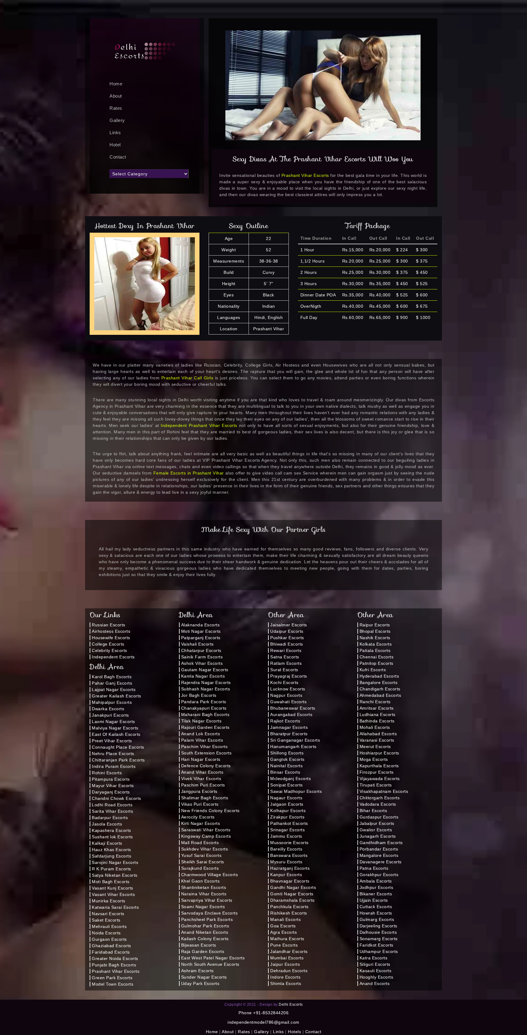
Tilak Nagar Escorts (201, 720)
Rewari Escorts (285, 650)
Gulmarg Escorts (377, 919)
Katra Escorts (374, 957)
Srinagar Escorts (287, 829)
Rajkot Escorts (285, 720)
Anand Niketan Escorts (204, 932)
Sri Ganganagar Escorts (295, 740)
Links (115, 132)
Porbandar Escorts (379, 849)
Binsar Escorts (285, 772)
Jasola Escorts (107, 824)
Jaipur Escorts (285, 964)
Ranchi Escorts (375, 701)
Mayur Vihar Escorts (113, 785)
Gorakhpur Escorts (379, 874)
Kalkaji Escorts (107, 843)
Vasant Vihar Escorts (113, 894)
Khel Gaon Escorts (200, 881)
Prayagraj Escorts (288, 676)
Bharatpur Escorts (289, 733)
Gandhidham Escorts (381, 842)
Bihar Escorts (373, 810)
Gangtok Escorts (287, 759)
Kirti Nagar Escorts (200, 823)
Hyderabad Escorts (379, 676)
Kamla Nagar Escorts (203, 676)
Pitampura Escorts (111, 779)
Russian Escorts (108, 624)
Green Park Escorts (112, 977)
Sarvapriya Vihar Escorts (206, 900)
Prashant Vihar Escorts (305, 175)
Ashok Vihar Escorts (202, 663)
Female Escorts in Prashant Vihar (188, 473)
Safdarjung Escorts (111, 856)
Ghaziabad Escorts (111, 945)
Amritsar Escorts (377, 708)
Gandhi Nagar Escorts (293, 887)
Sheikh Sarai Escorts (202, 861)
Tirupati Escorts (376, 785)
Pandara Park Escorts (203, 701)
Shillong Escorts (286, 752)
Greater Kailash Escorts (116, 695)
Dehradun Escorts (288, 970)
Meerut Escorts (375, 746)
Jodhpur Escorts (376, 887)
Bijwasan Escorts (198, 945)
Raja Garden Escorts (202, 951)
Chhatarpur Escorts (201, 650)
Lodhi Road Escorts (112, 804)
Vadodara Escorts (378, 804)
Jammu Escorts (286, 836)
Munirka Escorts (108, 900)
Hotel (115, 144)
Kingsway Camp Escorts (206, 836)
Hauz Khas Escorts (111, 849)
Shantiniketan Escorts (203, 887)
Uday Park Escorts (200, 983)
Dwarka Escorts (108, 708)
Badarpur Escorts (110, 817)
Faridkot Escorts (376, 945)
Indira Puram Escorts (113, 766)
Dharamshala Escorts (292, 900)
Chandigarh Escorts (380, 688)
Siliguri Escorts (375, 964)
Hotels (294, 1031)
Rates (115, 108)
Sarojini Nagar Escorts (115, 862)
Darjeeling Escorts (378, 925)
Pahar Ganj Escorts (112, 683)
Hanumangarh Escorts (293, 746)
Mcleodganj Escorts (290, 778)
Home (212, 1031)
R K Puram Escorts (111, 868)
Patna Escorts (374, 868)
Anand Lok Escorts (200, 733)
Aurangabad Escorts (291, 714)
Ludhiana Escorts (378, 714)
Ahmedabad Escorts (380, 695)
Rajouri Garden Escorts (205, 727)
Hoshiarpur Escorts (379, 752)
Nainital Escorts (286, 765)
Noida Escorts (106, 932)
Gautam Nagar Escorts (204, 669)
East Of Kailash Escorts (116, 734)
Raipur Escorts (375, 624)
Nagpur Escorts (286, 695)
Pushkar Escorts (287, 637)
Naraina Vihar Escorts (204, 893)
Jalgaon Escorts (286, 804)
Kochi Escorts (284, 682)
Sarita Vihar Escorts (112, 811)
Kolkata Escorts (376, 644)
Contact (117, 156)
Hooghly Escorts (376, 977)
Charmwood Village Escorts (209, 874)
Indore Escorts (285, 977)
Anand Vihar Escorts (202, 772)
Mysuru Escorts (286, 861)
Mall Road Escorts (200, 842)
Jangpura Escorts (199, 791)
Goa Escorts (283, 925)
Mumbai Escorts (286, 957)
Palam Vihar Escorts (202, 740)
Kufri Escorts (373, 669)
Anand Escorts (375, 983)
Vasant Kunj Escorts (112, 888)
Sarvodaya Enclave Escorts (209, 913)
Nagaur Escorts (286, 797)
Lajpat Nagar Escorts (113, 689)
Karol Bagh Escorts (111, 676)
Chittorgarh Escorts (380, 797)
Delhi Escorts (291, 1004)
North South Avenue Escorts (210, 964)
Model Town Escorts (112, 984)
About (115, 95)
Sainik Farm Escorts (202, 656)
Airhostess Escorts (111, 631)
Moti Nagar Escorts (201, 631)
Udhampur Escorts (379, 951)
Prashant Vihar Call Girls (187, 377)
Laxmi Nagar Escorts (113, 721)
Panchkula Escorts (289, 906)
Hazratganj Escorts (290, 868)
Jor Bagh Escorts (199, 695)
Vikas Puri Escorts (200, 804)
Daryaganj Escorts (111, 792)
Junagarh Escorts (378, 836)
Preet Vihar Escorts (112, 740)
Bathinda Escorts (377, 720)
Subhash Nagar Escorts (205, 688)
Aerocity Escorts (198, 817)
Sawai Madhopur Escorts (296, 791)
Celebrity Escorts (109, 650)
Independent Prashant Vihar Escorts (199, 425)
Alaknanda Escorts (200, 624)
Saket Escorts (106, 920)
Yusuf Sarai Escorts (201, 855)
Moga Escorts (374, 759)
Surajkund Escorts (200, 868)
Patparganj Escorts (200, 637)
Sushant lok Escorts (112, 836)
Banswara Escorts (288, 855)
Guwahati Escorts (288, 701)
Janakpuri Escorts (110, 715)
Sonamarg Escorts (379, 938)
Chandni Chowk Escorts (116, 798)
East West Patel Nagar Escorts (213, 957)
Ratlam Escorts (286, 663)
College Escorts (108, 644)
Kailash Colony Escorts (205, 938)
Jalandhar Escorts (289, 951)
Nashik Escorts (375, 637)
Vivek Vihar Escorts (201, 778)
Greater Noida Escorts (115, 958)
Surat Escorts (284, 669)
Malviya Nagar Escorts (115, 727)
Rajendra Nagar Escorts (206, 682)
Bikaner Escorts (376, 893)
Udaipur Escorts (286, 631)
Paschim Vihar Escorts (204, 746)
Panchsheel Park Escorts (207, 919)
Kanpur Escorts (286, 874)
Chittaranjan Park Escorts (118, 759)
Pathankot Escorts (289, 823)
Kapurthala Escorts (379, 765)
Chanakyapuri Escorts (204, 708)
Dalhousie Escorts (378, 932)
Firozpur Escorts (377, 772)
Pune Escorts (284, 945)
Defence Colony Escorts (206, 765)
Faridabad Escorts (111, 952)
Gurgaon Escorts (109, 939)
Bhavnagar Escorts (290, 881)
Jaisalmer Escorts (288, 624)
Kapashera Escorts (111, 830)
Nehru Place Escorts (113, 753)
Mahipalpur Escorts (112, 702)
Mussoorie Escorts (289, 842)
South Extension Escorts (206, 752)
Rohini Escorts (107, 772)
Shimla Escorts (285, 983)
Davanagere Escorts (381, 861)
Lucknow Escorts (287, 688)
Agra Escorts (283, 932)
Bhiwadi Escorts (286, 644)
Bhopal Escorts (375, 631)
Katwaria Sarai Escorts (115, 907)
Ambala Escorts (376, 881)
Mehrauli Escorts (109, 926)
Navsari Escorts (108, 913)
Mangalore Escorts (379, 855)
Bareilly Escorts (286, 849)
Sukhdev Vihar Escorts (204, 849)
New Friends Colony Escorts (210, 810)
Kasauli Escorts (376, 970)
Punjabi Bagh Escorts (114, 964)
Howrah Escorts (376, 913)
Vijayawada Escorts (380, 778)
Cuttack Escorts (376, 906)
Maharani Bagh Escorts (205, 714)
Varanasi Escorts (377, 740)
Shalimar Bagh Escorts (204, 797)
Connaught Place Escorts (118, 747)
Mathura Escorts (287, 938)
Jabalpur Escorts (377, 823)
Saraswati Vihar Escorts (206, 829)
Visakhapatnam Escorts (384, 791)
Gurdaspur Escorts (379, 817)
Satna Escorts (284, 656)
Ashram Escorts (197, 970)
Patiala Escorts (375, 650)
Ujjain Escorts (374, 900)
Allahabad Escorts (378, 733)
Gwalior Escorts (376, 829)
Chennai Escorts (377, 656)
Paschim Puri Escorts (203, 785)
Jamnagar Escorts (289, 727)
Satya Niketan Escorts (115, 875)
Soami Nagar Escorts (203, 906)
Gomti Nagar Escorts (292, 893)
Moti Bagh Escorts (111, 881)
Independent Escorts (113, 656)
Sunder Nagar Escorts (204, 977)
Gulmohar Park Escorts (205, 925)
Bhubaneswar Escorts (292, 708)
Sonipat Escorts (286, 785)
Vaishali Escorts (197, 644)
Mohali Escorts (375, 727)
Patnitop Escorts (376, 663)
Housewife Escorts (111, 637)
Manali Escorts (285, 919)
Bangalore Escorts (379, 682)
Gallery (117, 120)
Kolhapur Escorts (288, 810)
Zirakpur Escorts (287, 817)
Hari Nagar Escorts (200, 759)
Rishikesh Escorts (288, 913)
